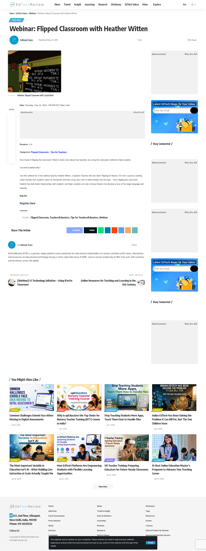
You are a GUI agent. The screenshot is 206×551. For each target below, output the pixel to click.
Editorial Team (26, 40)
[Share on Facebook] (145, 40)
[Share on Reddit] (164, 40)
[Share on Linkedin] (159, 40)
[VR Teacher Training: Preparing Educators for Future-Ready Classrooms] (127, 447)
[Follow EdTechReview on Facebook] (155, 150)
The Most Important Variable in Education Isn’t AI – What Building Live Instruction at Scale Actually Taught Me (31, 469)
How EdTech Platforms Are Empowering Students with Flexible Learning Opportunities (79, 469)
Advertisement (27, 112)
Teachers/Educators (59, 217)
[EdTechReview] (27, 4)
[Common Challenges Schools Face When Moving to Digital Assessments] (32, 397)
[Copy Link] (178, 40)
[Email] (173, 40)
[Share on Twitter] (150, 40)
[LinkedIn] (144, 245)
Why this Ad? (139, 112)
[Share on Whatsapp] (154, 40)
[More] (182, 40)
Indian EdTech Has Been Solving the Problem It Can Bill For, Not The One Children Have (172, 419)
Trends (109, 460)
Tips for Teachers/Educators (84, 217)
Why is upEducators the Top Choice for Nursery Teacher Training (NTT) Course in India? (78, 419)
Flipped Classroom (40, 217)
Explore (157, 4)
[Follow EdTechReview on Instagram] (179, 150)
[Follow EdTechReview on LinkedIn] (187, 150)
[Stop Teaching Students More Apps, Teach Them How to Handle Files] (127, 397)
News (61, 410)
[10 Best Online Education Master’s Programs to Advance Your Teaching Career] (174, 447)
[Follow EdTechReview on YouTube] (171, 150)
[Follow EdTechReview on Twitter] (163, 150)
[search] (179, 4)
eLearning (111, 410)
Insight (14, 410)
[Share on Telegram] (168, 40)
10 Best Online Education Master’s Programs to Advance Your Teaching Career (172, 469)
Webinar (16, 20)
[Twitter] (140, 245)
